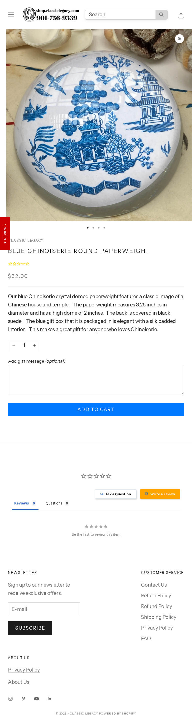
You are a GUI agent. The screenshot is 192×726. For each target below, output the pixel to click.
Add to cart (96, 409)
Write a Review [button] (162, 494)
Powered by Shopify (117, 713)
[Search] (161, 14)
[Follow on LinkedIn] (49, 698)
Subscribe (30, 628)
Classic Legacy (26, 240)
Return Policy (156, 596)
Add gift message (37, 361)
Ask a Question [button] (118, 494)
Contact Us (154, 585)
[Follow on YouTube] (36, 698)
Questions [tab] (54, 503)
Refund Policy (156, 606)
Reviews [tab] (21, 503)
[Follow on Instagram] (10, 698)
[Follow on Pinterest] (23, 698)
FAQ (146, 639)
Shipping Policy (158, 617)
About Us (18, 682)
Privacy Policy (157, 628)
